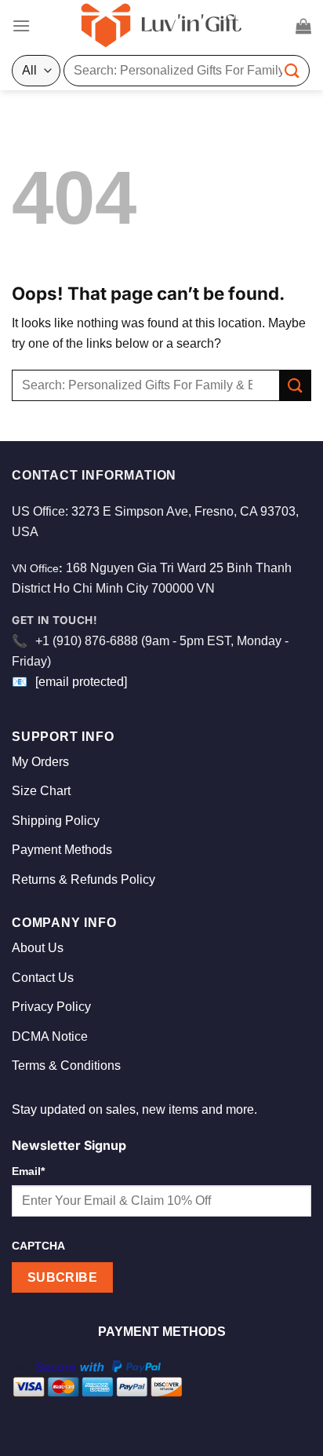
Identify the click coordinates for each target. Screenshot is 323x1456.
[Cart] (303, 26)
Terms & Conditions (66, 1065)
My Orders (40, 761)
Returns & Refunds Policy (83, 879)
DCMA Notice (50, 1036)
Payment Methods (62, 849)
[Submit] (292, 70)
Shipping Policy (56, 820)
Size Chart (41, 790)
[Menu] (21, 25)
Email (28, 1171)
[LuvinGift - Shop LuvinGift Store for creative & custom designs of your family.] (161, 25)
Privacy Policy (51, 1006)
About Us (38, 947)
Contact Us (43, 977)
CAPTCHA (38, 1245)
